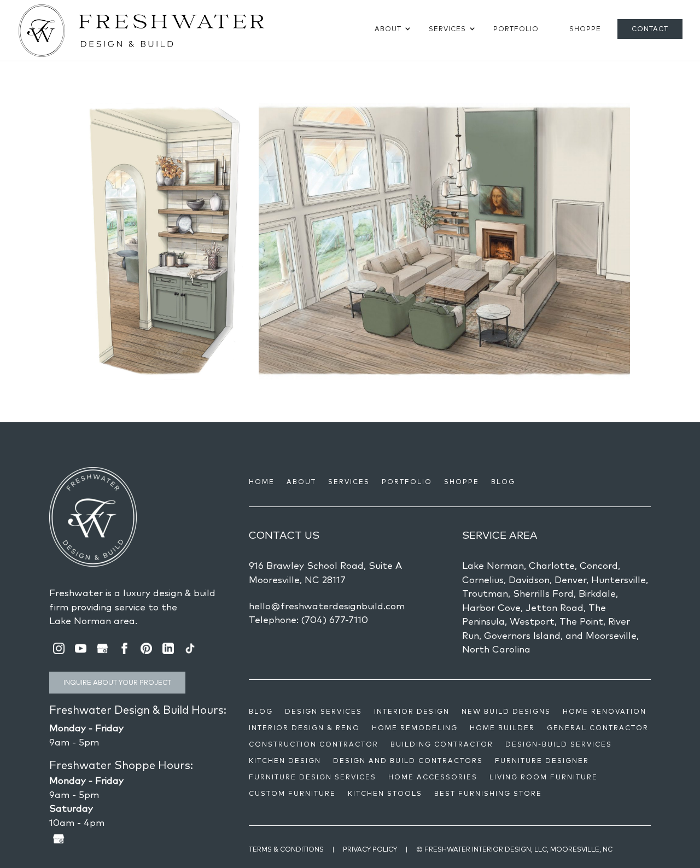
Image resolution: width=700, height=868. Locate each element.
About (388, 29)
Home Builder (502, 728)
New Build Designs (506, 711)
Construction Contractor (313, 744)
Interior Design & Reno (304, 728)
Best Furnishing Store (488, 793)
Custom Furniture (292, 793)
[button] (161, 241)
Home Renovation (604, 711)
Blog (503, 482)
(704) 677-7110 (334, 619)
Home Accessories (432, 777)
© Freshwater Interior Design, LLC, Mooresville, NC (514, 849)
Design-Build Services (558, 744)
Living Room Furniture (543, 777)
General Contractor (598, 728)
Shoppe (585, 29)
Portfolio (516, 29)
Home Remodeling (415, 728)
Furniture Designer (542, 761)
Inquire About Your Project (117, 682)
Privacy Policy (370, 849)
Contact (650, 29)
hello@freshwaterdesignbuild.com (327, 605)
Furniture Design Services (312, 777)
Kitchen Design (285, 761)
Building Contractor (441, 744)
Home (262, 482)
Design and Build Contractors (408, 761)
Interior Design (412, 711)
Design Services (323, 711)
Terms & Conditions (286, 849)
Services (447, 29)
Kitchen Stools (385, 793)
